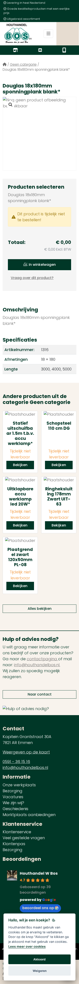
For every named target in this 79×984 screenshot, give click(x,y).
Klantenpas (14, 843)
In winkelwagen (42, 264)
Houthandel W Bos (39, 873)
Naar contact (40, 694)
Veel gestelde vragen (24, 838)
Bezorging (12, 791)
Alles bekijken (40, 608)
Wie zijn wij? (13, 802)
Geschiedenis (15, 808)
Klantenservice (17, 832)
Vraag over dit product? (32, 277)
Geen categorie (23, 64)
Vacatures (13, 797)
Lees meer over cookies (27, 946)
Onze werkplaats (19, 785)
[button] (10, 105)
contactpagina (42, 659)
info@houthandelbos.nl (25, 767)
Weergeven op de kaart (26, 752)
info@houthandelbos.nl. (37, 665)
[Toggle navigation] (48, 33)
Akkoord (39, 959)
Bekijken (20, 464)
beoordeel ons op (38, 907)
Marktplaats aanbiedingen (29, 814)
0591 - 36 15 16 (16, 761)
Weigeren (40, 971)
